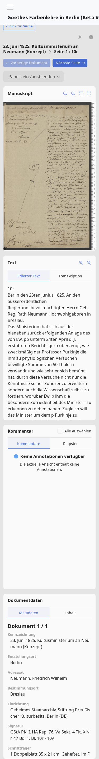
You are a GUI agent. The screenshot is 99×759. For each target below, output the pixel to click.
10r (11, 289)
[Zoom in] (65, 93)
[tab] (29, 275)
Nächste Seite (68, 62)
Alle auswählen (77, 430)
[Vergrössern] (81, 263)
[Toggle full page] (81, 93)
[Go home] (89, 93)
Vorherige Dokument (29, 62)
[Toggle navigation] (10, 7)
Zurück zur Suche (19, 26)
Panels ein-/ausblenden (31, 76)
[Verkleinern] (89, 263)
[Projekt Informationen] (91, 37)
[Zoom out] (73, 93)
